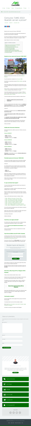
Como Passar (9, 384)
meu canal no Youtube (11, 94)
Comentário (5, 322)
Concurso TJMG (16, 22)
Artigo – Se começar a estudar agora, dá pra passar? (14, 199)
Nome (4, 335)
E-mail (4, 339)
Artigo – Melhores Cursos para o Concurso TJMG (13, 198)
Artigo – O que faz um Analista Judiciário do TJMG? (13, 201)
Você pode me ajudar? (8, 52)
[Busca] (28, 7)
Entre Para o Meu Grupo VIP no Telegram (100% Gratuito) (13, 51)
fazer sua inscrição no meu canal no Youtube (15, 304)
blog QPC (19, 93)
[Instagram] (20, 413)
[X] (13, 413)
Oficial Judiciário (19, 81)
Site (3, 343)
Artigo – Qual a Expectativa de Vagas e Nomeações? (14, 200)
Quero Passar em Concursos (10, 420)
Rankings (8, 389)
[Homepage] (15, 3)
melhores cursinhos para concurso (11, 238)
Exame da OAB (9, 394)
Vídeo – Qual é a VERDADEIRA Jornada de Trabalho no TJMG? (15, 205)
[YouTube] (17, 413)
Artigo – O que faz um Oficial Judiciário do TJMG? (13, 202)
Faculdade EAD (9, 399)
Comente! (11, 22)
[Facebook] (10, 413)
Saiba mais (15, 372)
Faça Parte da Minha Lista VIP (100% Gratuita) (12, 50)
